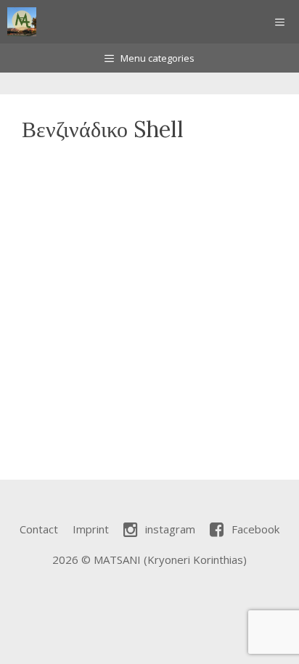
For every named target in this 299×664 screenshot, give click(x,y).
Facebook (255, 529)
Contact (39, 529)
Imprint (91, 529)
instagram (170, 529)
